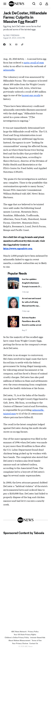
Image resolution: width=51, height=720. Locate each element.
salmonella (9, 69)
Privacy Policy (33, 631)
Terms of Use (37, 640)
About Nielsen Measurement (19, 640)
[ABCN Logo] (16, 3)
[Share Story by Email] (16, 44)
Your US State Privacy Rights (25, 634)
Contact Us (33, 643)
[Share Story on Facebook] (4, 44)
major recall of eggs (34, 62)
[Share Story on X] (10, 44)
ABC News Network (19, 631)
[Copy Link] (22, 44)
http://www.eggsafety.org (17, 248)
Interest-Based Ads (37, 637)
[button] (4, 3)
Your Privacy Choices (20, 643)
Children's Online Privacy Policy (17, 637)
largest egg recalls (31, 95)
